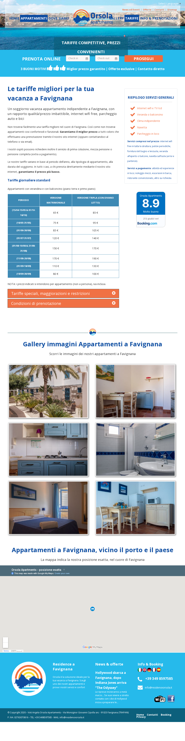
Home (140, 715)
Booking (166, 715)
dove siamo (58, 18)
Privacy (141, 717)
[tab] (63, 293)
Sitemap (172, 10)
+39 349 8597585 (159, 678)
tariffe (131, 18)
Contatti (159, 10)
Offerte (147, 10)
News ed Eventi (131, 10)
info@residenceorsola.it (158, 687)
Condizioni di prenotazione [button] (36, 303)
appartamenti (34, 18)
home (14, 18)
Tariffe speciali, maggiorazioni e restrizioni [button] (50, 293)
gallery (116, 18)
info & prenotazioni (159, 18)
